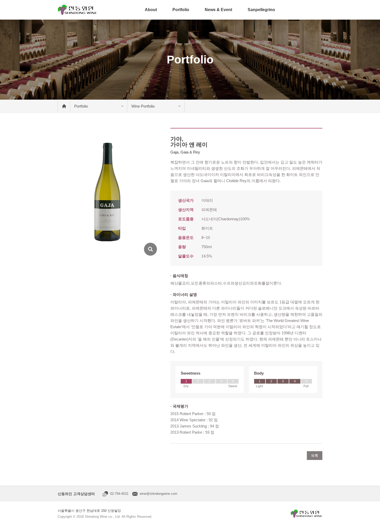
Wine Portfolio (143, 106)
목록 (314, 456)
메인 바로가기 (64, 106)
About (151, 9)
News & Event (218, 9)
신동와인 (77, 10)
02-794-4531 (119, 494)
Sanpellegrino (261, 9)
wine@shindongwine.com (158, 494)
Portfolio (180, 9)
